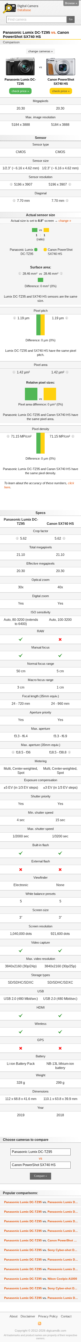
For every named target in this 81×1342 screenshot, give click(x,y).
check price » (20, 91)
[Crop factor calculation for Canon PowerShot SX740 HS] (64, 538)
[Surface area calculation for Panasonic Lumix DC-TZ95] (20, 273)
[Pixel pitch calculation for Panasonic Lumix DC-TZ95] (14, 317)
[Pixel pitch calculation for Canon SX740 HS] (67, 317)
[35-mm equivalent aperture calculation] (13, 752)
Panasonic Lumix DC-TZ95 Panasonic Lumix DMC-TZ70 (42, 1259)
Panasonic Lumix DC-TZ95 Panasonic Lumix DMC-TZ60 (42, 1269)
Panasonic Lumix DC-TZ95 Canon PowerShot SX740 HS (42, 1240)
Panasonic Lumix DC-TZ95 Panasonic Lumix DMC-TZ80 (42, 1211)
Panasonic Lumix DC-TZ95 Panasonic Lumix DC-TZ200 (42, 1221)
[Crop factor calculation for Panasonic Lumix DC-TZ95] (17, 538)
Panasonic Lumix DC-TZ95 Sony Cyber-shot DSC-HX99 (42, 1250)
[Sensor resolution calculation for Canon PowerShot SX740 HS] (70, 184)
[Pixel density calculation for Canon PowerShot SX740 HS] (73, 436)
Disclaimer (28, 1316)
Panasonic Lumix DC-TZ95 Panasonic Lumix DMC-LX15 (42, 1298)
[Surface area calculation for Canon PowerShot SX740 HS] (61, 273)
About (13, 1316)
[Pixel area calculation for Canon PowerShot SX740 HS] (67, 371)
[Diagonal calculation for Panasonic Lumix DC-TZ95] (14, 200)
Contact (66, 1316)
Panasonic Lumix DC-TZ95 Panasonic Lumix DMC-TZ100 (42, 1230)
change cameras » (40, 51)
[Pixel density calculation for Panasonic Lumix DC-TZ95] (8, 436)
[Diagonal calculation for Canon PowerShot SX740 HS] (67, 200)
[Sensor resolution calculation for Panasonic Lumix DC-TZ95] (11, 184)
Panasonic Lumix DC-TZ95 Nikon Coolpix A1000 (40, 1278)
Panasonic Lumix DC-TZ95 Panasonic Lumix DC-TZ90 (42, 1202)
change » (65, 220)
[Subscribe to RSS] (39, 1323)
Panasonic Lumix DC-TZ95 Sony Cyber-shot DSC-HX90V (42, 1288)
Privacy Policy (48, 1316)
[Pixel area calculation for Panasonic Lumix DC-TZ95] (14, 371)
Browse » (71, 3)
